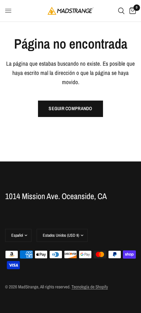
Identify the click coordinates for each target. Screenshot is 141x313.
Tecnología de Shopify (90, 287)
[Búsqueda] (121, 11)
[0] (131, 11)
